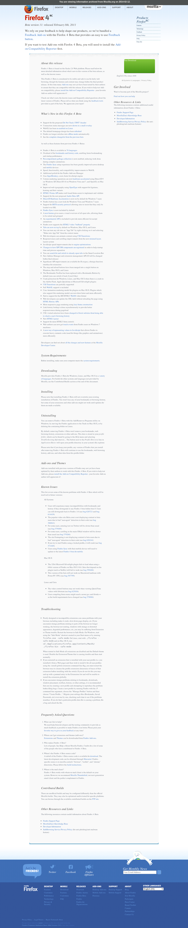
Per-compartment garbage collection (57, 158)
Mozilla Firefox (36, 9)
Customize (48, 892)
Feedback (139, 32)
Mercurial (88, 759)
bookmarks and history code (67, 153)
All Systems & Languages (131, 80)
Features (139, 25)
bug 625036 (73, 591)
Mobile (73, 7)
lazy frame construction (83, 304)
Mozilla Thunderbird (78, 775)
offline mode (73, 134)
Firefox (143, 21)
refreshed (78, 131)
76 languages (72, 150)
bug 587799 (69, 575)
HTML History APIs (51, 301)
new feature (49, 213)
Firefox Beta (81, 895)
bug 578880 (88, 597)
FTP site (95, 799)
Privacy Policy (141, 35)
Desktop (59, 7)
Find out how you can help (124, 96)
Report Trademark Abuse (54, 919)
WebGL (50, 287)
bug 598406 (88, 570)
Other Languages (152, 886)
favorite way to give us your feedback (59, 730)
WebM (73, 295)
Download (64, 889)
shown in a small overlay (82, 125)
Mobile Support (115, 892)
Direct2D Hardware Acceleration (56, 198)
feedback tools (97, 100)
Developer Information (52, 826)
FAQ (138, 38)
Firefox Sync (52, 164)
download (94, 756)
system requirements (91, 360)
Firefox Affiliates (89, 873)
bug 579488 (56, 528)
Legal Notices (38, 919)
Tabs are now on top (51, 227)
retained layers (95, 238)
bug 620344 (88, 540)
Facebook (71, 871)
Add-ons (101, 7)
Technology (140, 29)
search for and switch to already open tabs (66, 253)
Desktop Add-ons (99, 889)
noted (40, 923)
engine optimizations (82, 244)
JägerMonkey (52, 176)
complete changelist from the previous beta (66, 137)
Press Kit (139, 42)
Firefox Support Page (51, 820)
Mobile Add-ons (99, 892)
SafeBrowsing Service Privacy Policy (57, 829)
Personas (96, 895)
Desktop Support (115, 889)
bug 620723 (88, 511)
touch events (68, 324)
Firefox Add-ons (89, 738)
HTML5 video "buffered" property (76, 224)
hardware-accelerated (81, 178)
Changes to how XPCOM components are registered (63, 247)
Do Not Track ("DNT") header (74, 122)
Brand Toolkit (130, 905)
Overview (80, 889)
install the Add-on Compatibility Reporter (77, 90)
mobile (49, 167)
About (130, 7)
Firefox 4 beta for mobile (73, 551)
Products (142, 17)
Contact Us (129, 914)
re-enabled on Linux (65, 128)
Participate (129, 899)
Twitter (52, 871)
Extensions (48, 738)
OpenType (73, 187)
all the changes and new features (78, 342)
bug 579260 (65, 534)
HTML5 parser (53, 318)
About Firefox (130, 892)
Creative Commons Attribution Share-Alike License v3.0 (41, 925)
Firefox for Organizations (82, 903)
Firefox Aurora (82, 892)
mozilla (153, 7)
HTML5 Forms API (50, 193)
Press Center (130, 902)
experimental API (53, 218)
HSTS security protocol (61, 204)
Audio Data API (73, 196)
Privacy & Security (48, 903)
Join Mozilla (130, 895)
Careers (128, 908)
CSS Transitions (83, 236)
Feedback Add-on (35, 35)
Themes (60, 738)
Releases (87, 7)
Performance (49, 895)
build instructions (74, 764)
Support (116, 7)
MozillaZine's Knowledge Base (55, 823)
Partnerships (130, 911)
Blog (127, 889)
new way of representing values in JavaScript (62, 330)
